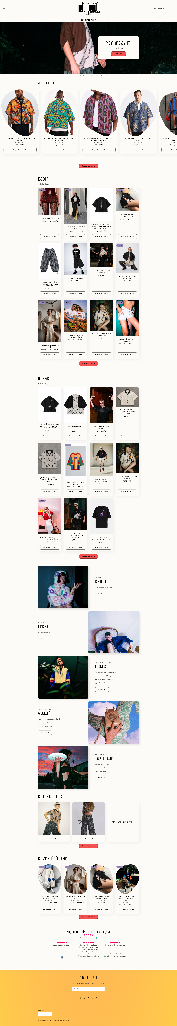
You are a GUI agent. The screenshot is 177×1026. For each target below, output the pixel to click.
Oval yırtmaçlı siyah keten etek (75, 228)
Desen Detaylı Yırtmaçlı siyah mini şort (127, 215)
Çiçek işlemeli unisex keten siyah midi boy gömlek (127, 412)
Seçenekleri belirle (20, 150)
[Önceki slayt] (76, 76)
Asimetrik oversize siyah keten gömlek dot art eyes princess (75, 535)
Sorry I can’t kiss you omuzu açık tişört (75, 336)
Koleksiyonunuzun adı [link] (121, 822)
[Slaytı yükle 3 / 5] (86, 76)
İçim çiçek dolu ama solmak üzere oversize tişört (138, 139)
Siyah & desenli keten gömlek (75, 427)
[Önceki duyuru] (4, 20)
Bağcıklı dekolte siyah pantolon (101, 271)
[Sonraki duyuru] (173, 20)
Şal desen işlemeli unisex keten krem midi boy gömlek (49, 479)
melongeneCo (45, 1020)
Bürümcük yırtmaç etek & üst (49, 346)
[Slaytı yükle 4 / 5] (89, 76)
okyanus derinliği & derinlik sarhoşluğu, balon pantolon (50, 284)
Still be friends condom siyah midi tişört (101, 480)
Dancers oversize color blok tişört (75, 483)
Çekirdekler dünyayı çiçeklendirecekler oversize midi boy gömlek (99, 139)
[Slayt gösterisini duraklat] (101, 76)
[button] (4, 8)
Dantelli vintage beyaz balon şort (127, 340)
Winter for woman (58, 53)
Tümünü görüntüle (88, 166)
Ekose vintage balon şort (49, 218)
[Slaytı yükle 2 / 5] (83, 76)
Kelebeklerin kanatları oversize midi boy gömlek (20, 139)
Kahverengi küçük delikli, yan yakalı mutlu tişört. (49, 538)
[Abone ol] (103, 989)
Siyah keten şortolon (75, 278)
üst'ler (52, 838)
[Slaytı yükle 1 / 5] (80, 76)
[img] (88, 935)
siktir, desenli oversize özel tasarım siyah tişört (101, 539)
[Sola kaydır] (84, 161)
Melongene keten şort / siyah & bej (127, 277)
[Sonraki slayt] (96, 76)
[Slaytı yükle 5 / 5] (91, 76)
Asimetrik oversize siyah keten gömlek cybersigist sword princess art (101, 226)
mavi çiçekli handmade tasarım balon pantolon (49, 897)
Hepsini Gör (102, 594)
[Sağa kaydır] (93, 161)
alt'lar (87, 838)
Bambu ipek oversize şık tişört (101, 427)
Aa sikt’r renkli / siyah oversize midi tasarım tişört (127, 898)
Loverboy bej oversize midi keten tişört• (101, 335)
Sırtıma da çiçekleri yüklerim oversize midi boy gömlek (59, 139)
